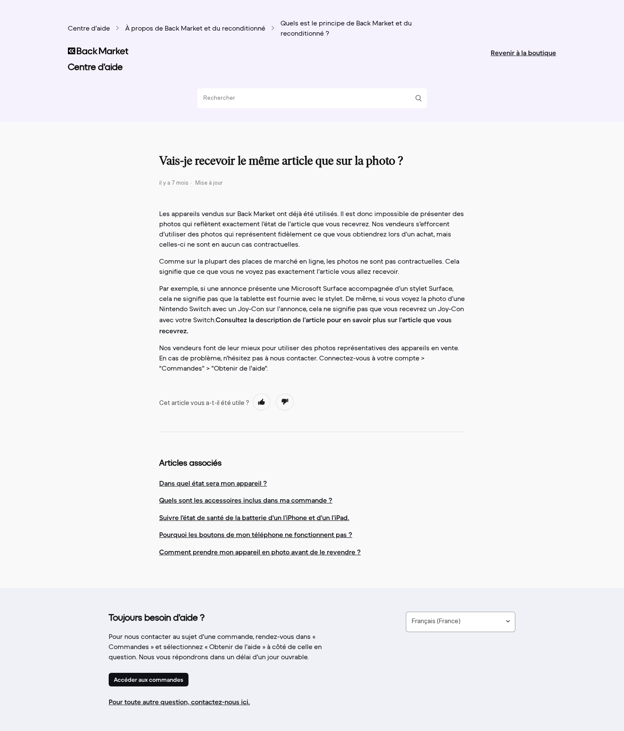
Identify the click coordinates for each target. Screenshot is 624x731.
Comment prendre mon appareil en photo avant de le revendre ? (260, 552)
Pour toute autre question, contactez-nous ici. (179, 701)
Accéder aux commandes (148, 679)
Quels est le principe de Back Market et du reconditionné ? (346, 29)
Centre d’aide (89, 29)
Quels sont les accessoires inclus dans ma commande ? (245, 500)
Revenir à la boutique (523, 52)
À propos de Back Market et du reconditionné (195, 29)
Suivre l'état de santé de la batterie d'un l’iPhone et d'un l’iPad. (254, 517)
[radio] (261, 402)
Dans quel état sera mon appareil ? (213, 483)
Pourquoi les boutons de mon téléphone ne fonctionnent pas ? (255, 534)
